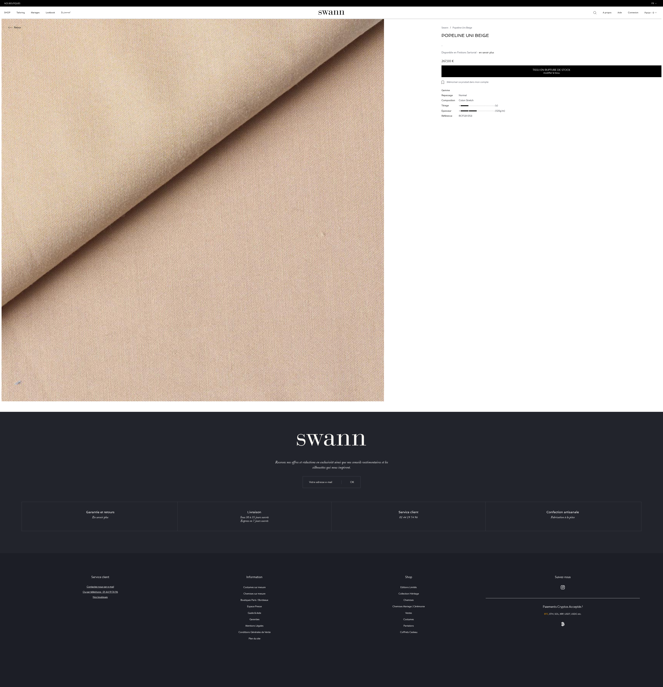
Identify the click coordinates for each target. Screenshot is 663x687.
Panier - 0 (649, 12)
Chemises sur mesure (254, 593)
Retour (17, 27)
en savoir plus (486, 52)
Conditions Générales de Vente (254, 632)
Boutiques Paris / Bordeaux (254, 600)
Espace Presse (254, 606)
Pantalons (408, 625)
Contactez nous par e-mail (100, 586)
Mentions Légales (254, 625)
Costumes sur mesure (254, 587)
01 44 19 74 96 (408, 517)
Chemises (408, 600)
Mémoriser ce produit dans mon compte (467, 82)
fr (652, 3)
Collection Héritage (408, 593)
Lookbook (50, 12)
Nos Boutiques (12, 3)
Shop (7, 12)
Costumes (408, 619)
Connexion (633, 12)
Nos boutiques (100, 597)
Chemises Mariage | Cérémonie (408, 606)
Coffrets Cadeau (408, 632)
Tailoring (21, 12)
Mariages (35, 12)
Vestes (408, 613)
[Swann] (331, 12)
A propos (607, 12)
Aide (620, 12)
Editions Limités (408, 587)
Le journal (65, 12)
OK (352, 482)
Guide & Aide (254, 613)
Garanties (254, 619)
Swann (444, 27)
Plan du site (254, 638)
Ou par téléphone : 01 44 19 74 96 (100, 591)
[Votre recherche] (595, 12)
